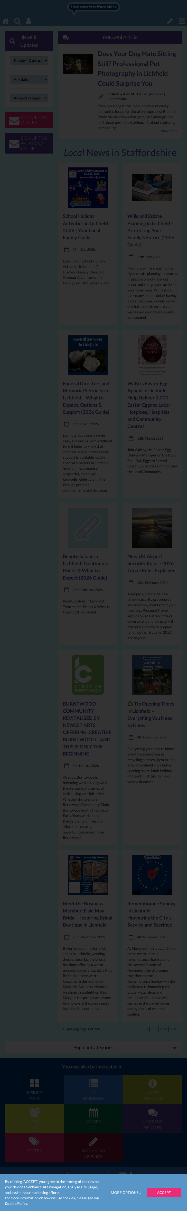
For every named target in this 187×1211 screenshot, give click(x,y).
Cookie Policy (16, 1203)
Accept (164, 1192)
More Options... (126, 1192)
